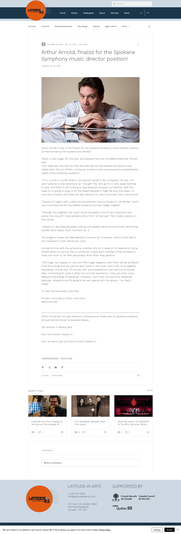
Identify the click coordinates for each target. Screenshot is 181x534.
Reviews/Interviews (63, 26)
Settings (157, 529)
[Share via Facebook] (42, 367)
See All (150, 390)
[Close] (177, 530)
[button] (88, 13)
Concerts (45, 26)
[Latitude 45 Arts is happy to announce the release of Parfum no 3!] (47, 406)
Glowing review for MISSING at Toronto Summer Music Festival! (133, 423)
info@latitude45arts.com (82, 496)
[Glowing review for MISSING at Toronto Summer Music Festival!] (133, 406)
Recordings (83, 26)
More (124, 26)
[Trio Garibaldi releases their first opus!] (90, 406)
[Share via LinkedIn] (55, 367)
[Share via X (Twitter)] (49, 367)
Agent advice (111, 26)
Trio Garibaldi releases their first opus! (90, 423)
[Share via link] (62, 367)
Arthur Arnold (66, 358)
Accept (169, 529)
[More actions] (138, 44)
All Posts (32, 26)
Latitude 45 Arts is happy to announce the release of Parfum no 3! (47, 423)
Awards (96, 26)
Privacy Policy (105, 529)
